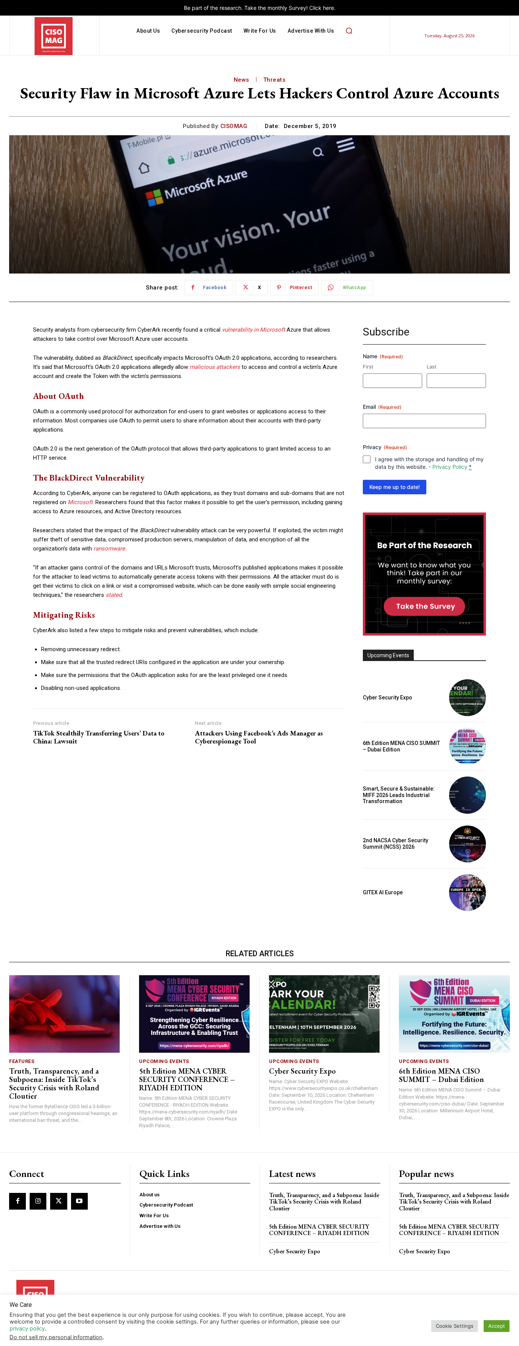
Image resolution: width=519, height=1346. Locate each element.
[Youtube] (79, 1201)
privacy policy (27, 1328)
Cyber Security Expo (387, 697)
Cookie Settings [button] (454, 1326)
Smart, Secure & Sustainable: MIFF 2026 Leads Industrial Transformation (399, 795)
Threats (274, 79)
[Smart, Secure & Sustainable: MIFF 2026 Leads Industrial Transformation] (467, 795)
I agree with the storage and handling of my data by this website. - (429, 463)
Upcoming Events (164, 1061)
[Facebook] (17, 1201)
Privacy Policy (449, 466)
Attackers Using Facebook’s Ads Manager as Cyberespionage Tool (259, 737)
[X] (58, 1201)
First (368, 367)
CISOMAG (234, 126)
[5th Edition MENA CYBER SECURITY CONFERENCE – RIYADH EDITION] (194, 1014)
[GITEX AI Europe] (467, 892)
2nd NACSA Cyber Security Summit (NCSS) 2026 (395, 843)
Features (21, 1061)
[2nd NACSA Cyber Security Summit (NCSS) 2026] (467, 844)
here (328, 8)
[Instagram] (38, 1201)
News (241, 79)
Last (432, 367)
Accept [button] (496, 1326)
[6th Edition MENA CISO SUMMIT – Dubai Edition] (467, 746)
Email (382, 406)
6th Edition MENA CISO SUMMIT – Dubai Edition (441, 1075)
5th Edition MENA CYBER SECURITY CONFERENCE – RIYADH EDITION (187, 1079)
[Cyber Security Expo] (467, 697)
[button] (349, 31)
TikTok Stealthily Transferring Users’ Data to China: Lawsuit (99, 737)
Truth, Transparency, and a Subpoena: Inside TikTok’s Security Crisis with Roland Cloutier (54, 1083)
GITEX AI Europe (383, 892)
